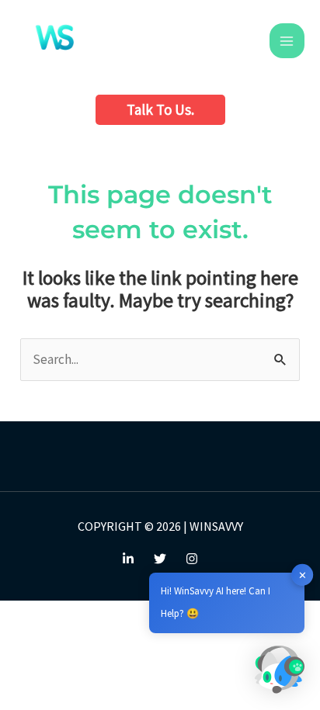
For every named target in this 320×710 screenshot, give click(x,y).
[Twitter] (160, 558)
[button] (160, 110)
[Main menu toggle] (287, 41)
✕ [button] (302, 574)
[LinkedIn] (128, 558)
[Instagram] (192, 558)
